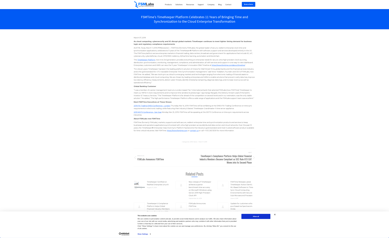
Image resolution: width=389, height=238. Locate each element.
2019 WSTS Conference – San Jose (147, 112)
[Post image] (139, 185)
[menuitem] (168, 4)
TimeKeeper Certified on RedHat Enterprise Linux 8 (157, 183)
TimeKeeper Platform (146, 60)
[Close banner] (275, 214)
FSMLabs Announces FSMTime (197, 205)
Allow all (256, 216)
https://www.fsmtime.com (177, 131)
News (195, 142)
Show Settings (143, 234)
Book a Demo (248, 4)
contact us (194, 131)
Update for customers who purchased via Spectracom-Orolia (241, 206)
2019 (191, 142)
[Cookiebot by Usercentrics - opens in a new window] (124, 234)
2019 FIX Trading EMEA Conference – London (152, 106)
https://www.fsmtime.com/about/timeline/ (228, 65)
